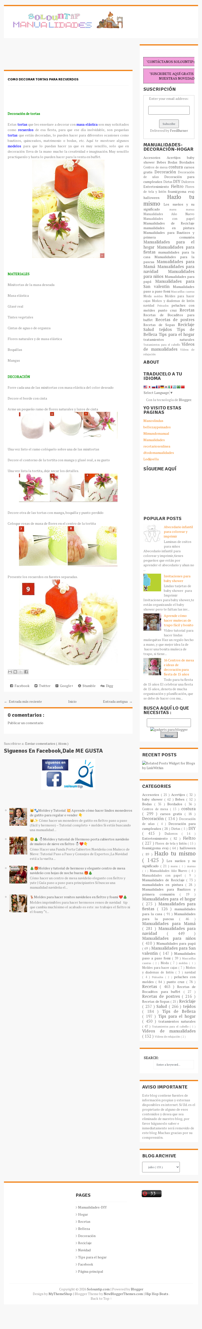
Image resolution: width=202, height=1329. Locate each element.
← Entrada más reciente (23, 701)
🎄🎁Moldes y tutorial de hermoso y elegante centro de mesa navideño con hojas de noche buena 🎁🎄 (77, 870)
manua (190, 209)
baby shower (153, 799)
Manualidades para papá (175, 943)
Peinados (164, 305)
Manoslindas (153, 420)
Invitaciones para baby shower (177, 578)
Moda (148, 296)
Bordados (186, 162)
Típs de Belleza (179, 1011)
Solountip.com (98, 1289)
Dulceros (187, 182)
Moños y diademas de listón (173, 301)
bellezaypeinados (157, 427)
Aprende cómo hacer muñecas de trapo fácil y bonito (178, 620)
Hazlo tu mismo (168, 200)
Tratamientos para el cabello (162, 344)
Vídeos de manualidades (168, 347)
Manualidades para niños (168, 274)
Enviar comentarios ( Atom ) (46, 743)
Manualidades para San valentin (168, 284)
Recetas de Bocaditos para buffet (168, 989)
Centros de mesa (155, 167)
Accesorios (155, 157)
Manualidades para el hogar (168, 899)
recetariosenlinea (156, 446)
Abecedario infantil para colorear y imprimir (178, 531)
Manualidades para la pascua (168, 916)
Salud (151, 329)
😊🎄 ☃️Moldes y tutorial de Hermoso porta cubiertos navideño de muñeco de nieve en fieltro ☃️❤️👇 (79, 841)
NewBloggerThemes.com (124, 1293)
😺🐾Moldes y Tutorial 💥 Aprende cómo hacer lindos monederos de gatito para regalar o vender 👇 (81, 812)
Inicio (72, 701)
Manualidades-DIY (92, 1207)
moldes (159, 296)
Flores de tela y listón (171, 843)
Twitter (43, 685)
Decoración (166, 172)
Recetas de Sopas (160, 324)
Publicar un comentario (25, 722)
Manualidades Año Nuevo (168, 214)
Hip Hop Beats (157, 1293)
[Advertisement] (43, 56)
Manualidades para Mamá (168, 923)
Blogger (185, 399)
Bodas (173, 162)
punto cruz (169, 310)
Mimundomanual (156, 433)
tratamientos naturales (168, 339)
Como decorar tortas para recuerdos (43, 79)
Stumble (88, 685)
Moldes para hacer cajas (160, 968)
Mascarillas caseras (182, 291)
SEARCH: (151, 1057)
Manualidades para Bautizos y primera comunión (168, 234)
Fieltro (178, 186)
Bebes (162, 162)
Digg (108, 685)
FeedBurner (179, 130)
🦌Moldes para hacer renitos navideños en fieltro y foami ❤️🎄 (78, 897)
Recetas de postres (174, 319)
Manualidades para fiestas (168, 249)
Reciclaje (186, 324)
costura (176, 167)
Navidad (84, 1250)
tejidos (168, 329)
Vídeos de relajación (168, 1036)
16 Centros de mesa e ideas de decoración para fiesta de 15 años (179, 667)
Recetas (187, 310)
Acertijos (177, 157)
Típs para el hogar (92, 1257)
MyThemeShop (61, 1293)
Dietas (168, 182)
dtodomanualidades (158, 452)
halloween (155, 197)
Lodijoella (151, 459)
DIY (177, 181)
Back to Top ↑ (101, 1298)
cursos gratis (172, 813)
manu (177, 209)
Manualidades (154, 439)
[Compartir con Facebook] (26, 671)
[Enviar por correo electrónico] (9, 671)
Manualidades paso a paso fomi (168, 289)
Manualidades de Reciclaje (168, 223)
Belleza (84, 1228)
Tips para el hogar (176, 334)
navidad (150, 305)
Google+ (65, 685)
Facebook (21, 685)
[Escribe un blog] (15, 671)
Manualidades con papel (168, 219)
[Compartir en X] (20, 671)
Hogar (83, 1214)
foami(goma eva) (181, 191)
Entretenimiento (157, 186)
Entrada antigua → (118, 701)
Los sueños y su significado (168, 207)
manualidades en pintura (168, 227)
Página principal (90, 1271)
